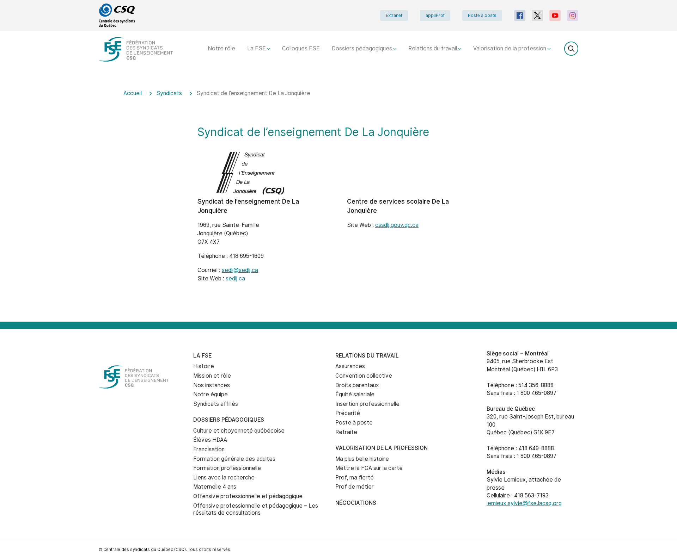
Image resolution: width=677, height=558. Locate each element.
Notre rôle (221, 48)
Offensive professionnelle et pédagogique (248, 496)
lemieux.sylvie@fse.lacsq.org (524, 503)
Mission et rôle (212, 375)
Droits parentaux (357, 385)
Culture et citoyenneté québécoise (239, 430)
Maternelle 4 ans (214, 486)
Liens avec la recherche (224, 477)
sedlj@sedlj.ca (240, 270)
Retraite (346, 432)
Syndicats (169, 93)
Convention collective (363, 375)
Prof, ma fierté (354, 477)
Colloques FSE (301, 48)
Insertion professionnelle (367, 404)
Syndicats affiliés (215, 404)
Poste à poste (482, 15)
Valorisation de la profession (510, 48)
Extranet (394, 15)
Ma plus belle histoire (362, 458)
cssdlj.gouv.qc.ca (397, 225)
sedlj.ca (235, 278)
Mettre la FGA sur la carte (369, 468)
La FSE (257, 48)
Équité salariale (354, 394)
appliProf (435, 15)
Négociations (355, 503)
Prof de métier (354, 486)
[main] (338, 201)
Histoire (203, 366)
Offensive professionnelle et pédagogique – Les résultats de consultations (255, 509)
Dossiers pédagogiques (363, 48)
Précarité (347, 413)
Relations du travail (433, 48)
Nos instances (211, 385)
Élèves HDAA (210, 439)
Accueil (132, 93)
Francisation (209, 449)
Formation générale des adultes (234, 458)
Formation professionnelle (227, 468)
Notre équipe (210, 394)
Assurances (350, 366)
